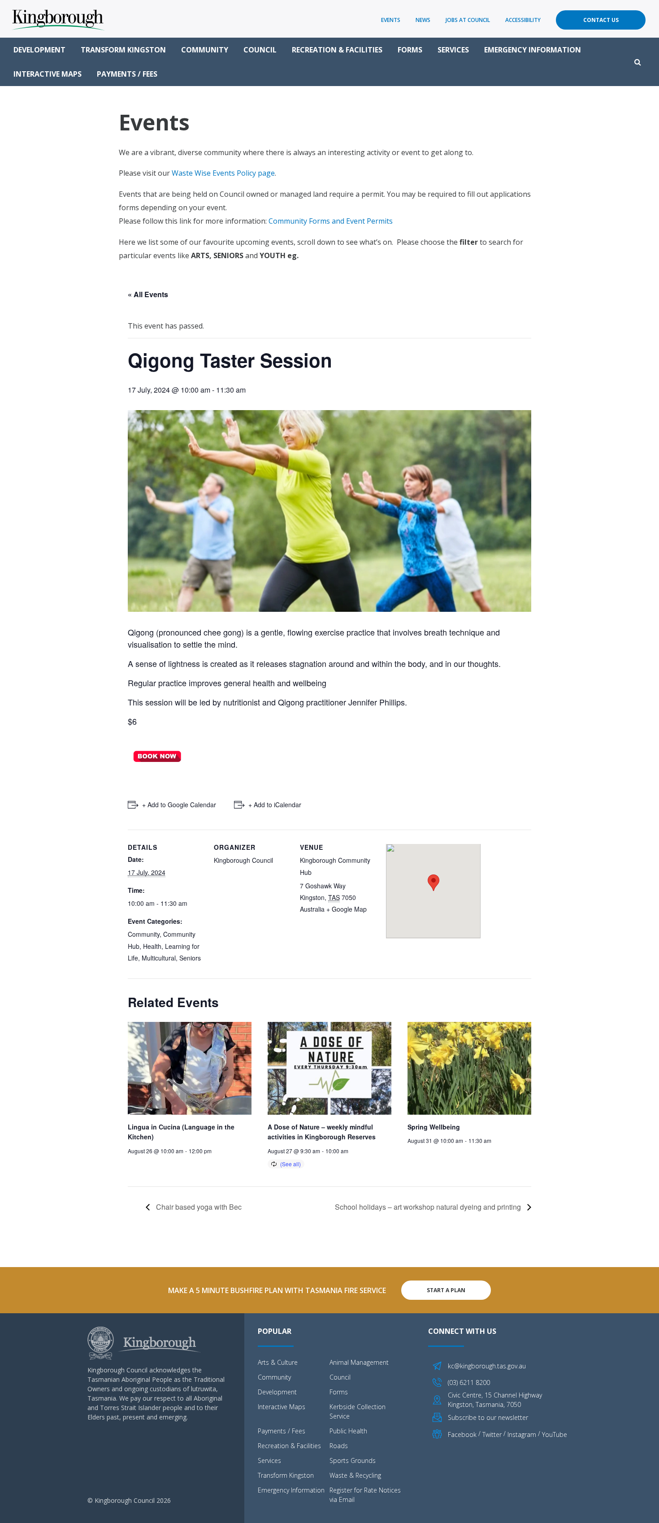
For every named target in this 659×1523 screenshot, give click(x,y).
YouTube (554, 1434)
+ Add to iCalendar (274, 804)
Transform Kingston (123, 50)
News (423, 20)
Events (390, 20)
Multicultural (159, 957)
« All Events (148, 294)
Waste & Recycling (355, 1475)
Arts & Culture (278, 1362)
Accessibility (523, 20)
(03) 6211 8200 (469, 1382)
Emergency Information (532, 50)
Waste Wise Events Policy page (223, 173)
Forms (410, 50)
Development (39, 50)
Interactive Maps (47, 74)
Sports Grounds (353, 1460)
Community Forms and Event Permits (331, 221)
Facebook (462, 1434)
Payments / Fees (127, 74)
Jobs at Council (468, 20)
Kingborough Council (243, 860)
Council (260, 50)
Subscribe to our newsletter (488, 1417)
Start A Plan (446, 1290)
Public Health (348, 1431)
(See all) (290, 1164)
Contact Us (601, 20)
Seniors (190, 957)
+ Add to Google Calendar (179, 804)
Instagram (521, 1434)
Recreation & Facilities (337, 50)
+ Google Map (346, 908)
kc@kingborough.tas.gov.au (487, 1366)
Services (453, 50)
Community (204, 50)
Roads (339, 1445)
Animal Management (359, 1362)
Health (152, 946)
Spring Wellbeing (434, 1126)
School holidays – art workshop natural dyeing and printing (429, 1207)
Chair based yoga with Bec (198, 1207)
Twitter (492, 1434)
